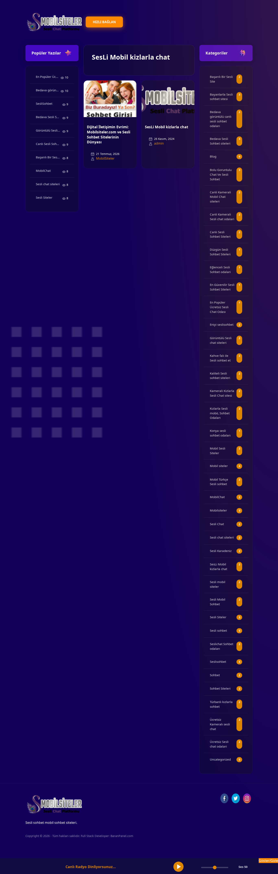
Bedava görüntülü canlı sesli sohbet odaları (48, 90)
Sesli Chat (217, 524)
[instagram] (247, 798)
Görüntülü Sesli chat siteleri (49, 130)
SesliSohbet (44, 103)
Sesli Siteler (44, 197)
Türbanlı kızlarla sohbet (221, 704)
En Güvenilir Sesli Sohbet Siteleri (222, 287)
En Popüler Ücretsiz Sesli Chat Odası (48, 77)
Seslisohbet (218, 662)
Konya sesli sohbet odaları (220, 433)
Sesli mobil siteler (217, 584)
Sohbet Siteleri (220, 688)
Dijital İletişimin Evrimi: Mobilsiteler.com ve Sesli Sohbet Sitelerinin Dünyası (108, 134)
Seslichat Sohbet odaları (221, 646)
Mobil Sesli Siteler (217, 450)
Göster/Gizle (268, 860)
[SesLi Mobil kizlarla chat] (168, 98)
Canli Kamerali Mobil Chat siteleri (220, 197)
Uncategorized (220, 759)
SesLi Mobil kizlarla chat (166, 126)
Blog (213, 156)
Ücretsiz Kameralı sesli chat (220, 724)
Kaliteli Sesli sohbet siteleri (220, 375)
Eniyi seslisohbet (221, 324)
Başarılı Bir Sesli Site (49, 157)
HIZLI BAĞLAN (104, 22)
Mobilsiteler (218, 510)
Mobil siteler (219, 466)
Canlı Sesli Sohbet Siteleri (49, 144)
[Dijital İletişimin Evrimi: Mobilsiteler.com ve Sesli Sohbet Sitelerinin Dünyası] (110, 98)
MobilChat (43, 171)
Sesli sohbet (218, 630)
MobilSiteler (105, 158)
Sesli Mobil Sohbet (217, 601)
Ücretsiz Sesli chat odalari (219, 744)
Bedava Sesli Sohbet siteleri (49, 117)
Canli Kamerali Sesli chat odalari (222, 216)
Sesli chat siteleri (48, 184)
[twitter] (236, 798)
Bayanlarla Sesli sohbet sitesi (221, 96)
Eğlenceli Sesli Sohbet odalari (220, 269)
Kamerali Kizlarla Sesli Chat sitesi (222, 393)
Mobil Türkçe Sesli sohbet (219, 481)
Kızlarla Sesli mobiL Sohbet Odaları (220, 413)
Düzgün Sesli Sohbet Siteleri (220, 251)
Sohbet (215, 675)
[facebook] (224, 798)
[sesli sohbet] (53, 22)
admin (159, 143)
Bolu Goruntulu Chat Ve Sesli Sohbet (221, 174)
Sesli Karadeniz (221, 551)
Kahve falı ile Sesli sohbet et (220, 358)
